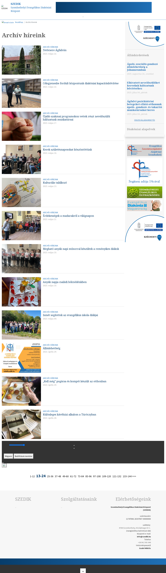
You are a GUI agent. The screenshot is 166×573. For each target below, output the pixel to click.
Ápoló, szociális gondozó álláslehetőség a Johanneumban (142, 66)
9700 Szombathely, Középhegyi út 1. (134, 528)
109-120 (106, 476)
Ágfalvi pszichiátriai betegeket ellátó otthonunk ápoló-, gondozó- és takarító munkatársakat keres (144, 106)
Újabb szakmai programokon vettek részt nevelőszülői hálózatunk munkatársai (76, 118)
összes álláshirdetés (144, 120)
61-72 (73, 476)
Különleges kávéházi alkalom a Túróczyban (69, 414)
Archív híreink (50, 47)
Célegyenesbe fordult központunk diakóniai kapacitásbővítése (81, 83)
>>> (134, 476)
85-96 (88, 476)
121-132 (116, 476)
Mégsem (8, 456)
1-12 (32, 476)
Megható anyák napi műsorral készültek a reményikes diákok (81, 249)
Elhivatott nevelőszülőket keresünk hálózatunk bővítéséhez (143, 85)
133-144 (127, 476)
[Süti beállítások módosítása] (4, 465)
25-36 (50, 476)
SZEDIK (16, 4)
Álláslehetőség (51, 348)
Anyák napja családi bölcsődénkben (65, 282)
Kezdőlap (19, 22)
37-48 (58, 476)
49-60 (65, 476)
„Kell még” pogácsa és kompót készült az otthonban (74, 381)
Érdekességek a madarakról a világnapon (68, 215)
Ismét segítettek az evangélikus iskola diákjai (70, 315)
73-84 (81, 476)
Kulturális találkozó (55, 182)
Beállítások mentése (23, 456)
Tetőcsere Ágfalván (54, 50)
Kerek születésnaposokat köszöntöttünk (67, 149)
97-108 (97, 476)
